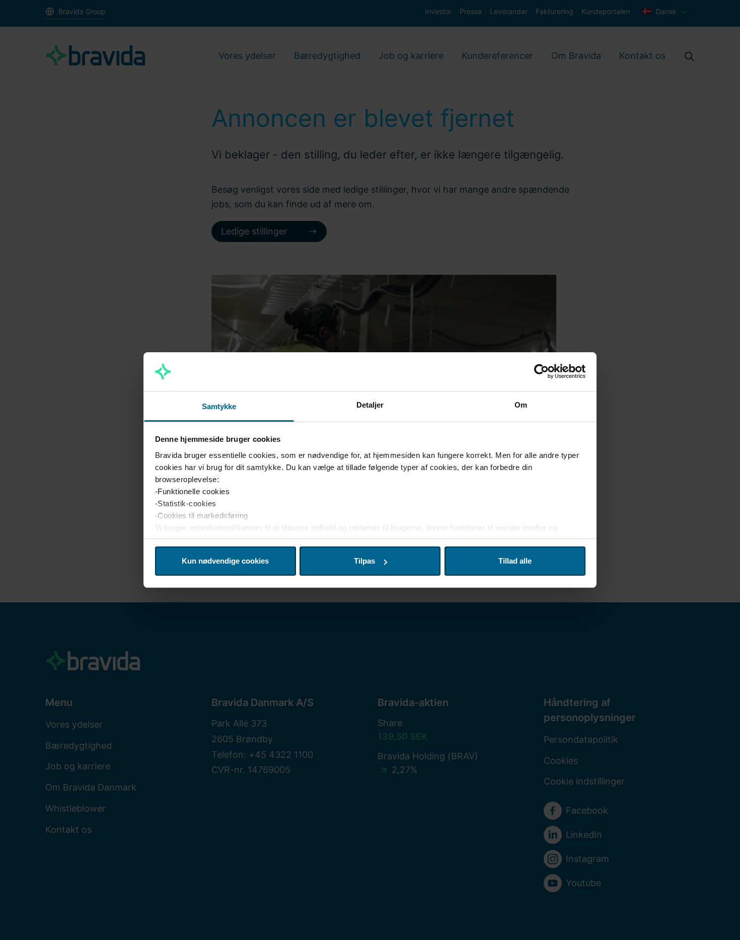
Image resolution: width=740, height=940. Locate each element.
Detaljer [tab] (370, 405)
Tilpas (364, 561)
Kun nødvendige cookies (225, 561)
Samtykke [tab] (219, 406)
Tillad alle (515, 561)
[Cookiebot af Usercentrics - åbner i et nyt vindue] (541, 371)
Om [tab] (520, 405)
